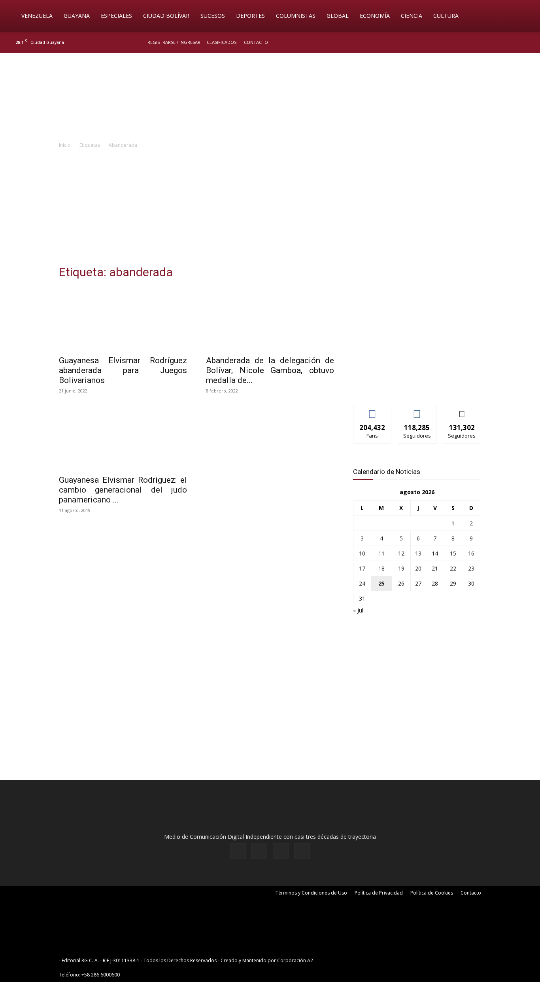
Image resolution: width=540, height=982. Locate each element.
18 (381, 568)
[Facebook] (487, 42)
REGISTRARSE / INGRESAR (173, 42)
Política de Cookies (431, 892)
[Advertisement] (270, 209)
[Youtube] (526, 42)
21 (435, 568)
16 (471, 553)
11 (381, 553)
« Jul (358, 610)
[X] (513, 42)
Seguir (417, 410)
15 (453, 553)
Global (338, 15)
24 (362, 583)
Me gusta (373, 410)
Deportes (250, 15)
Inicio (65, 145)
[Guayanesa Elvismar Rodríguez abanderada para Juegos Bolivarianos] (123, 319)
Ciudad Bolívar (166, 15)
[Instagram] (500, 42)
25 (381, 583)
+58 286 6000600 (100, 974)
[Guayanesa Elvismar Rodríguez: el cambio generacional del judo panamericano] (123, 438)
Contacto (256, 42)
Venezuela (37, 15)
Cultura (446, 15)
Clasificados (221, 42)
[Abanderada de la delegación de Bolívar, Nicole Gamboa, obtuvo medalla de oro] (270, 319)
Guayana (77, 15)
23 (471, 568)
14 (435, 553)
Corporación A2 (295, 960)
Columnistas (295, 15)
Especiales (116, 15)
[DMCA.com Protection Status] (376, 960)
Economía (375, 15)
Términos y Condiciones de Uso (311, 892)
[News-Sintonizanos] (412, 385)
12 (401, 553)
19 (401, 568)
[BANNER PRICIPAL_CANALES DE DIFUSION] (270, 98)
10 (362, 553)
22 (453, 568)
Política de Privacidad (379, 892)
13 (418, 553)
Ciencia (411, 15)
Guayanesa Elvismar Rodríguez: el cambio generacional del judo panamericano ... (123, 489)
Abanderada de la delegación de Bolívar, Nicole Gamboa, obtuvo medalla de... (270, 370)
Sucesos (212, 15)
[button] (522, 16)
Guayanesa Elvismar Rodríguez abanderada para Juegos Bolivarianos (123, 370)
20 (418, 568)
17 (362, 568)
